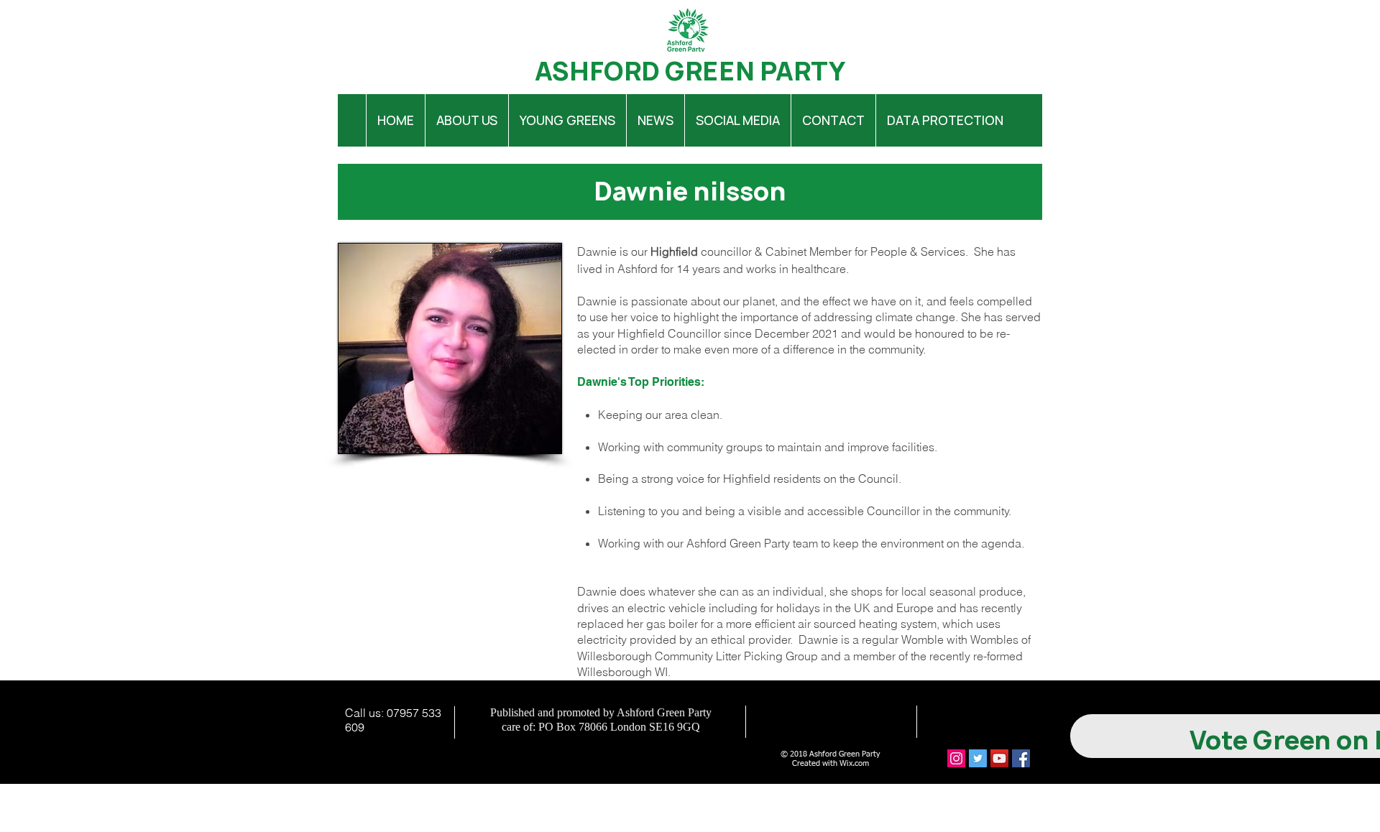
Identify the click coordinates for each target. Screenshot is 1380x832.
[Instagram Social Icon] (956, 758)
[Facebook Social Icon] (1021, 758)
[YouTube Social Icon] (999, 758)
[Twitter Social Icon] (978, 758)
